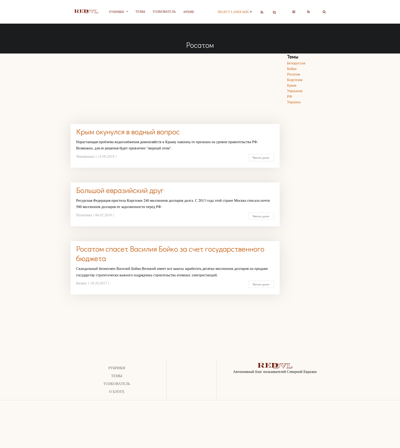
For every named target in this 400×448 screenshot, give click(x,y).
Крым (291, 85)
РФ (289, 96)
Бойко (292, 68)
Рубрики (116, 367)
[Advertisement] (175, 86)
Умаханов (295, 90)
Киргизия (294, 79)
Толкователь (164, 11)
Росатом (293, 74)
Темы (140, 11)
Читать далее (261, 157)
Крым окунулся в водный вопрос (128, 131)
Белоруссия (296, 62)
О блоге (117, 391)
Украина (293, 101)
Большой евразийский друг (120, 190)
